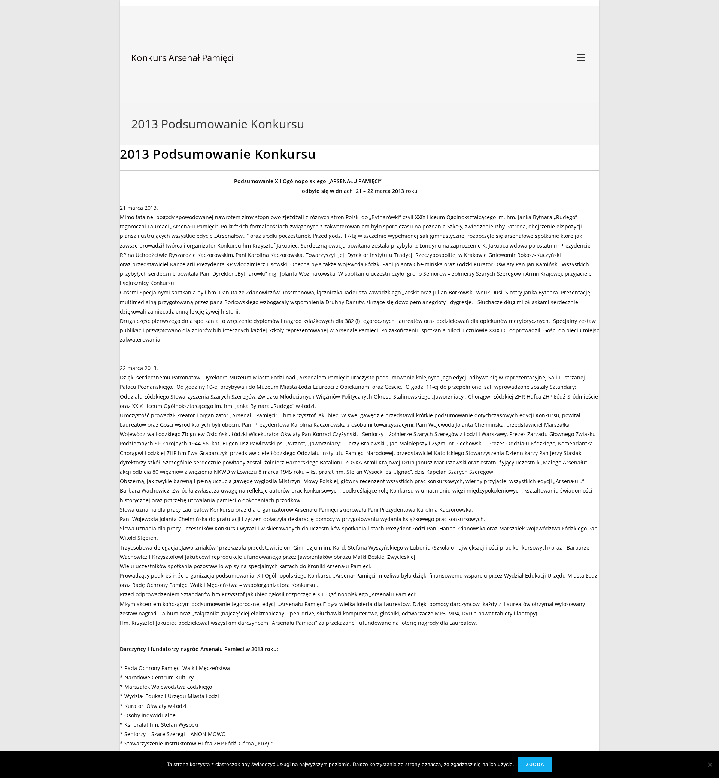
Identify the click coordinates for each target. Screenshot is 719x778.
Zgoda (535, 764)
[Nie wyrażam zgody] (709, 764)
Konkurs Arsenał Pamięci (182, 57)
